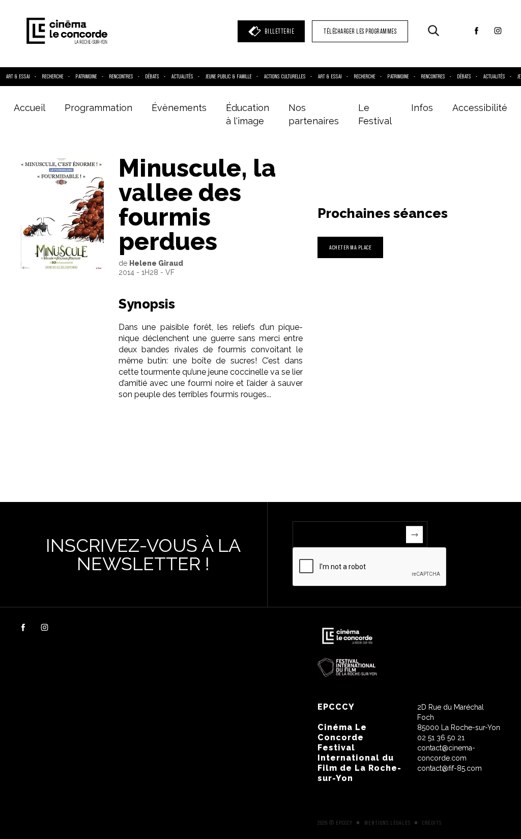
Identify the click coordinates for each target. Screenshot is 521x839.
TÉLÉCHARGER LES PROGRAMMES (360, 31)
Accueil (29, 107)
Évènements (179, 107)
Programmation (98, 107)
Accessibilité (479, 107)
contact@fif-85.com (449, 768)
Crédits (432, 823)
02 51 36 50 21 (441, 738)
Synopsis (147, 304)
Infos (422, 107)
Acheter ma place (350, 247)
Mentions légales (387, 823)
